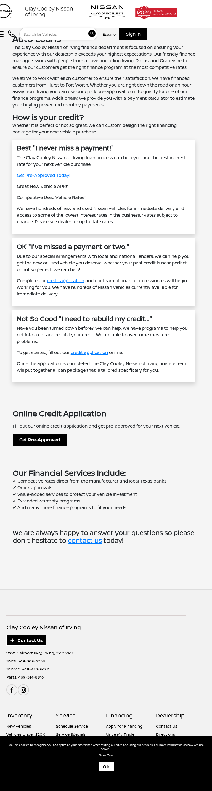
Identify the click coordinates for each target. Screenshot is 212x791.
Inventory (19, 715)
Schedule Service (72, 726)
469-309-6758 (31, 661)
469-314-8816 (31, 677)
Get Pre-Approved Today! (43, 175)
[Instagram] (23, 689)
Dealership (170, 715)
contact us (85, 540)
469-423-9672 (35, 669)
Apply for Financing (124, 726)
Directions (165, 734)
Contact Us (30, 640)
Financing (119, 715)
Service (66, 715)
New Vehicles (18, 726)
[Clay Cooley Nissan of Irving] (45, 10)
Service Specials (71, 734)
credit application (65, 280)
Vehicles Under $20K (25, 734)
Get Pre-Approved (39, 440)
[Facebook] (11, 689)
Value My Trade (120, 734)
